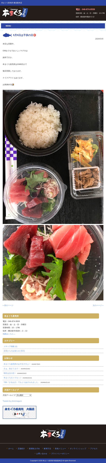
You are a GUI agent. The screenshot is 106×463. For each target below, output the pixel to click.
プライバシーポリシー (60, 454)
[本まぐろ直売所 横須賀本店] (15, 17)
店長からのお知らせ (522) (14, 351)
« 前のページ (8, 305)
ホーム (11, 449)
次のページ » (98, 305)
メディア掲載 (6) (10, 346)
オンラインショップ (78, 449)
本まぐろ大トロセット (13, 378)
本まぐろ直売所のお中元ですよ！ (17, 364)
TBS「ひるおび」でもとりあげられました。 (22, 382)
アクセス (93, 449)
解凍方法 (47, 449)
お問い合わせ (41, 454)
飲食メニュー (60, 449)
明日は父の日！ (10, 373)
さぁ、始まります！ (12, 369)
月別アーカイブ (9, 395)
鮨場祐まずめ (34, 449)
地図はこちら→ (9, 334)
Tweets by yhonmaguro (12, 401)
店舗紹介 (21, 449)
